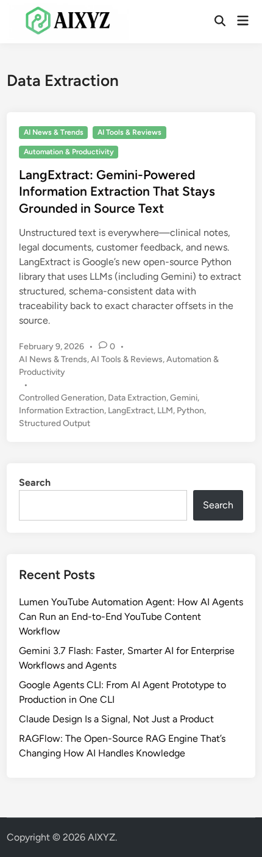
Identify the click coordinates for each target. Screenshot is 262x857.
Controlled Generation (61, 398)
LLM (165, 410)
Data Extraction (137, 398)
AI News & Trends (53, 132)
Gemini (183, 398)
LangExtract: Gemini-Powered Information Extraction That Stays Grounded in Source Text (117, 191)
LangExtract (131, 410)
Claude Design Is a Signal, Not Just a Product (116, 719)
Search (35, 482)
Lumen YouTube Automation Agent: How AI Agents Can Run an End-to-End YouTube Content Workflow (131, 616)
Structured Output (54, 423)
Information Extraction (61, 410)
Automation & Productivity (69, 152)
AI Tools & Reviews (129, 132)
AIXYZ (101, 837)
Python (190, 410)
